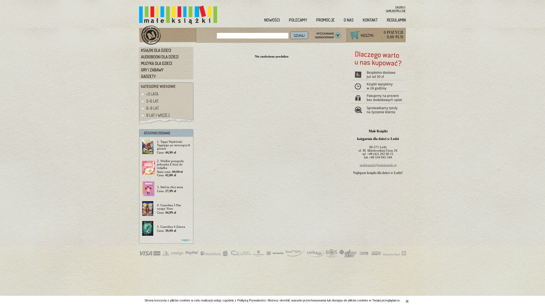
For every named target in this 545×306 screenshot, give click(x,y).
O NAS (349, 20)
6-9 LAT (152, 108)
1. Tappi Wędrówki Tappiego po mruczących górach (173, 145)
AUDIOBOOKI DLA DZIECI (160, 56)
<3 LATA (152, 94)
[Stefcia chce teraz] (148, 189)
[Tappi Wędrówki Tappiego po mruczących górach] (148, 147)
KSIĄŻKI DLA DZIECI (156, 50)
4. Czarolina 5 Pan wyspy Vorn (169, 206)
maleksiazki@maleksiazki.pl (378, 165)
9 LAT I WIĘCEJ (158, 115)
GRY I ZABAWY (152, 69)
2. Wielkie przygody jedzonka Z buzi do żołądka (170, 164)
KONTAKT (370, 20)
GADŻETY (148, 76)
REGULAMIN (396, 20)
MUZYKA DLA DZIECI (156, 63)
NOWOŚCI (272, 20)
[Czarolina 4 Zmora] (148, 228)
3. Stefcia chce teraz (170, 187)
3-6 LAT (152, 101)
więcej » (186, 239)
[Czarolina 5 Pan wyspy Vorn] (148, 208)
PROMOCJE (325, 20)
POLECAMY (298, 20)
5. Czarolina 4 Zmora (171, 226)
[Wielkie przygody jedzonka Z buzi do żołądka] (148, 168)
